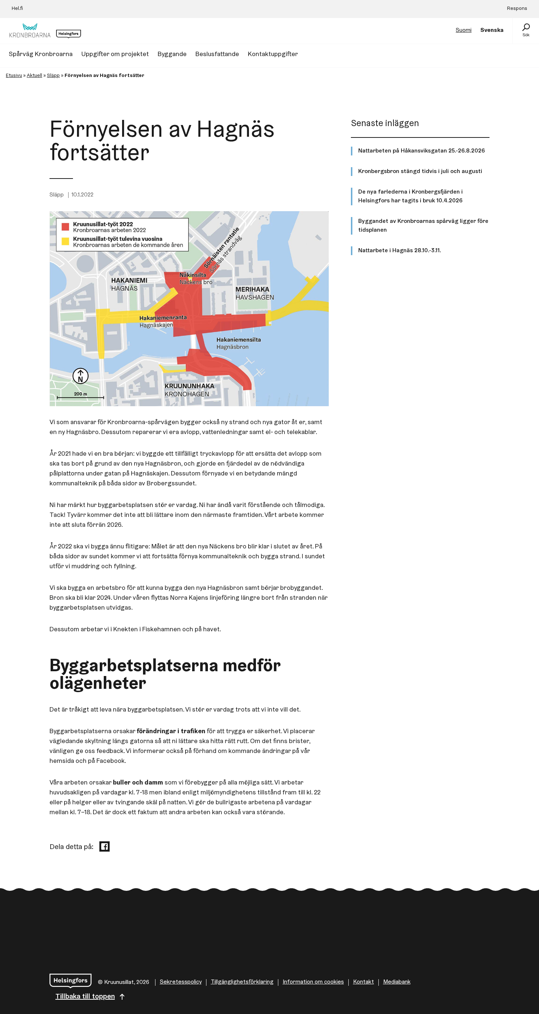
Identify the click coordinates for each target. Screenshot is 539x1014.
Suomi (464, 30)
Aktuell (34, 75)
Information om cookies (313, 982)
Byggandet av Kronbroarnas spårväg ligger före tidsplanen (423, 225)
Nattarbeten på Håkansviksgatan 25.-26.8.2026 (421, 151)
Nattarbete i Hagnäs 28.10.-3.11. (399, 251)
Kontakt (363, 982)
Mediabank (397, 982)
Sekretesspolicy (181, 982)
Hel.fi (17, 8)
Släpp (53, 75)
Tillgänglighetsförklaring (242, 982)
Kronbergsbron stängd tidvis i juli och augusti (420, 171)
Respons (517, 8)
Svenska (491, 30)
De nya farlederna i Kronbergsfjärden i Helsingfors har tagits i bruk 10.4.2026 (410, 196)
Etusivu (14, 75)
